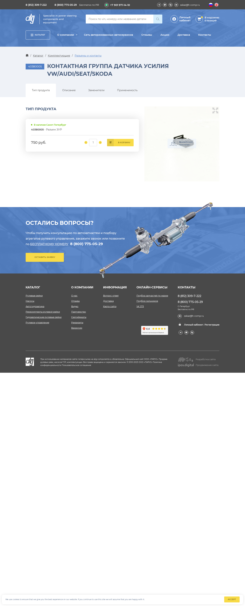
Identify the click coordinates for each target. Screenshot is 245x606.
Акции (164, 34)
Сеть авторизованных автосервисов (108, 34)
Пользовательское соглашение (76, 365)
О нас (74, 295)
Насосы (30, 301)
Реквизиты (77, 322)
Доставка (184, 34)
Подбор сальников (147, 301)
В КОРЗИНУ (124, 142)
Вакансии (76, 328)
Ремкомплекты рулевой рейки (43, 311)
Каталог (40, 35)
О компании (65, 34)
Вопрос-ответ (111, 295)
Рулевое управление (37, 322)
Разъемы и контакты (88, 55)
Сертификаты (78, 317)
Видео (74, 306)
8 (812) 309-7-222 (36, 4)
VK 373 (140, 306)
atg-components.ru (103, 359)
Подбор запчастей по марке (152, 295)
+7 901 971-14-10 (120, 5)
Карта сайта (109, 306)
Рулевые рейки (34, 295)
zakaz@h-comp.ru (190, 5)
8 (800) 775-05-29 (66, 4)
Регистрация (212, 324)
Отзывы (146, 34)
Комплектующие (59, 55)
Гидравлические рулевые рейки (44, 317)
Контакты (204, 34)
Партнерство (78, 311)
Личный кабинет (184, 19)
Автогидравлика (35, 306)
